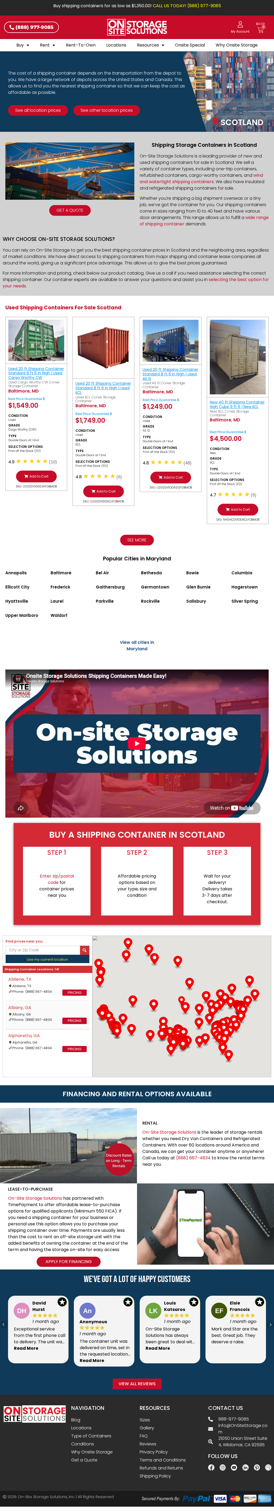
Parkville (105, 601)
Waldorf (59, 615)
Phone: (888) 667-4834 (32, 991)
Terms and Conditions (163, 1460)
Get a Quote (84, 1460)
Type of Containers (91, 1436)
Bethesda (151, 573)
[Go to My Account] (240, 24)
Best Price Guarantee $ (26, 399)
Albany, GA (19, 1008)
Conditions (82, 1444)
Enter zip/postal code (57, 879)
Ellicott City (17, 587)
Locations (116, 45)
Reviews (148, 1444)
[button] (36, 476)
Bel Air (102, 573)
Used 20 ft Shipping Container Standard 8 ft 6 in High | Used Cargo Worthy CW (36, 373)
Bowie (192, 573)
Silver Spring (244, 601)
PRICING (74, 992)
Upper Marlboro (21, 615)
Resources (148, 45)
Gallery (147, 1428)
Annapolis (16, 573)
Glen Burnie (198, 587)
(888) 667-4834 (193, 1158)
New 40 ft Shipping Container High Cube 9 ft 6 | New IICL (237, 404)
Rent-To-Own (81, 45)
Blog (75, 1420)
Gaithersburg (110, 587)
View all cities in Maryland (137, 645)
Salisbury (196, 601)
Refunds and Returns (161, 1468)
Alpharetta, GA (24, 1036)
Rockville (150, 601)
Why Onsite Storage (237, 45)
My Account (240, 31)
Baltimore (61, 573)
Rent (45, 45)
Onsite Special (190, 45)
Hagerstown (244, 587)
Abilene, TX (19, 979)
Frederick (60, 587)
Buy (20, 45)
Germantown (155, 587)
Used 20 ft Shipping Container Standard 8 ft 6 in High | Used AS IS (170, 374)
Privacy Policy (154, 1452)
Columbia (241, 573)
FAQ (144, 1436)
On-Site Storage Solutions (169, 1132)
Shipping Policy (155, 1476)
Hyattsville (16, 601)
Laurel (57, 601)
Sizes (145, 1420)
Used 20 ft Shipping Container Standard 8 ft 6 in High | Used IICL (103, 388)
